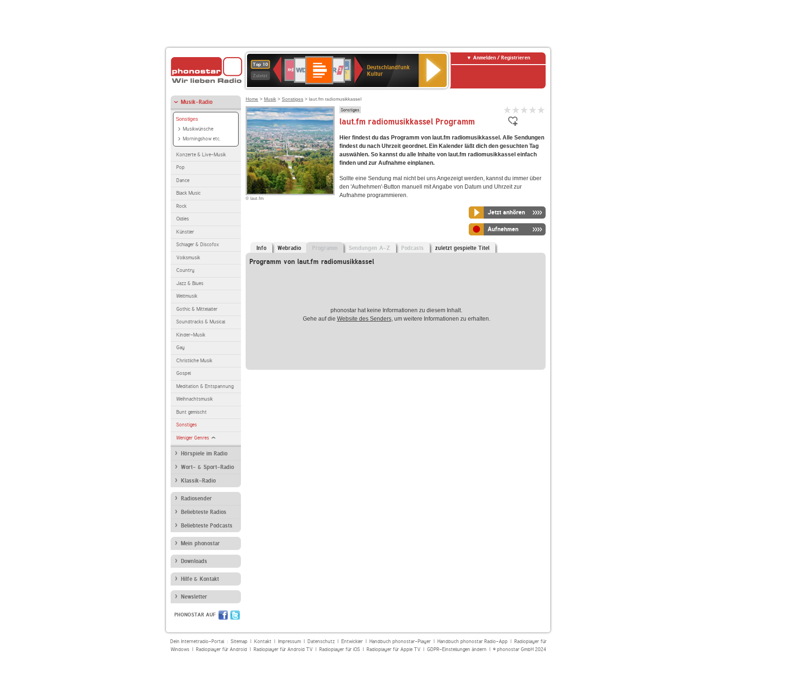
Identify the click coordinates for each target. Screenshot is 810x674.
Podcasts (412, 248)
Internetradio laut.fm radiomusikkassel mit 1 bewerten (507, 109)
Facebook (223, 615)
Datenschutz (321, 641)
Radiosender (196, 498)
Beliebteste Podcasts (206, 525)
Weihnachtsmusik (194, 399)
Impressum (289, 641)
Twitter (235, 615)
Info (261, 248)
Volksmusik (188, 258)
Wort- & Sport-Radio (207, 467)
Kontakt (262, 641)
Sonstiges (187, 119)
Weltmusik (186, 296)
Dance (182, 180)
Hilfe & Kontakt (200, 579)
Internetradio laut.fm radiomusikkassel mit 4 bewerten (533, 109)
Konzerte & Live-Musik (201, 155)
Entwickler (352, 641)
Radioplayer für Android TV (283, 649)
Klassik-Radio (198, 480)
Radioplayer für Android (221, 649)
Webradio (289, 248)
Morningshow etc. (201, 139)
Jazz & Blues (189, 283)
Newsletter (194, 596)
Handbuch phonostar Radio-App (472, 641)
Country (185, 270)
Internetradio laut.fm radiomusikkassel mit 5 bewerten (541, 109)
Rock (181, 206)
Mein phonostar (200, 543)
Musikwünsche (198, 129)
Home (252, 99)
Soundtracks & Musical (200, 322)
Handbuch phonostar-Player (400, 641)
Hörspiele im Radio (204, 453)
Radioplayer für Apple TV (393, 649)
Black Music (188, 193)
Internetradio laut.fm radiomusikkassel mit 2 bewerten (516, 109)
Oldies (182, 219)
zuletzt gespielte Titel (462, 248)
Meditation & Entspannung (204, 386)
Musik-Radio (196, 102)
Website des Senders (364, 318)
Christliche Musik (194, 361)
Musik (270, 99)
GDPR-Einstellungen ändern (457, 649)
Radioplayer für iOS (339, 649)
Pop (180, 167)
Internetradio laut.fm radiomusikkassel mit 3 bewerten (524, 109)
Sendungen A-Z (369, 248)
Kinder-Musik (190, 335)
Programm (325, 248)
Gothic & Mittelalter (197, 309)
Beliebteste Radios (203, 512)
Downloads (194, 561)
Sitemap (239, 641)
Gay (180, 347)
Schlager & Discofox (197, 245)
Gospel (183, 373)
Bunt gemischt (191, 412)
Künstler (185, 232)
